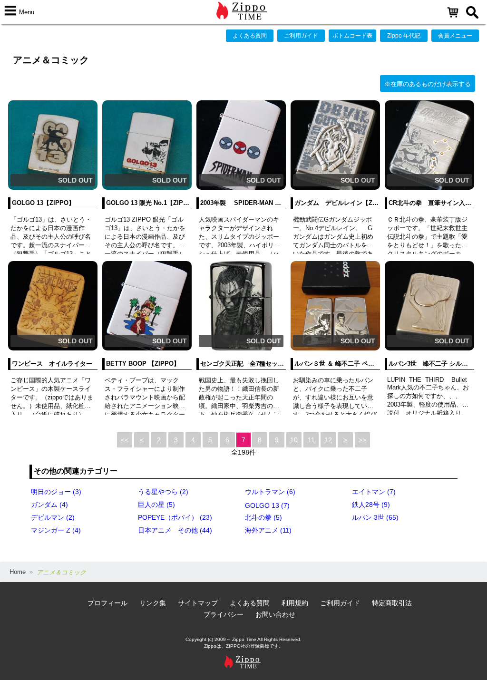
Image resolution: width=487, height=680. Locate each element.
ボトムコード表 (352, 35)
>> (362, 440)
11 (311, 440)
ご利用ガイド (301, 35)
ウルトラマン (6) (270, 491)
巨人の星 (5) (156, 504)
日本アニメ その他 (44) (175, 530)
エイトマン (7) (374, 491)
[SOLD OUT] (52, 187)
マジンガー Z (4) (56, 530)
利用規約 (295, 603)
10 (294, 440)
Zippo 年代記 (403, 35)
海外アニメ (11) (268, 530)
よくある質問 (250, 35)
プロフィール (107, 603)
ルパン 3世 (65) (375, 517)
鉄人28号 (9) (371, 504)
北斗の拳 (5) (263, 517)
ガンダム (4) (49, 504)
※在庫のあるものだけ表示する (427, 83)
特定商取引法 (392, 603)
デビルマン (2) (53, 517)
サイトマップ (198, 603)
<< (124, 440)
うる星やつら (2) (163, 491)
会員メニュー (455, 35)
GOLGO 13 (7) (267, 505)
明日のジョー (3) (56, 491)
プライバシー (224, 614)
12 (328, 440)
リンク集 (152, 603)
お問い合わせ (275, 614)
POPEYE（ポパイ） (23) (175, 517)
